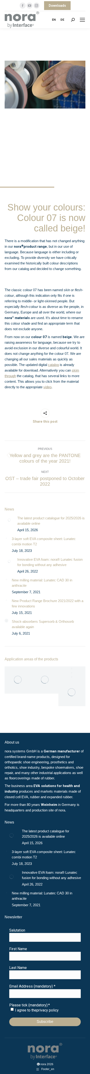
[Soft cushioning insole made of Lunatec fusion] (18, 680)
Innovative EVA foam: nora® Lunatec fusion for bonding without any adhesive (50, 562)
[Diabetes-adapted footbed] (71, 673)
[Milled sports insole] (71, 692)
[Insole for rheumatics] (71, 668)
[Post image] (9, 520)
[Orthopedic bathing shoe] (71, 677)
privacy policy (47, 1010)
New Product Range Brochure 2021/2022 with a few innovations (47, 603)
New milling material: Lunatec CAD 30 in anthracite (42, 582)
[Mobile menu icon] (82, 20)
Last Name (18, 967)
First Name (18, 949)
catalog (53, 365)
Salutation (17, 930)
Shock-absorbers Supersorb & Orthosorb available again (43, 624)
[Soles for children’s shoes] (45, 680)
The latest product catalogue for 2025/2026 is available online (51, 520)
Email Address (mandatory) (32, 986)
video (47, 387)
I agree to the (37, 1010)
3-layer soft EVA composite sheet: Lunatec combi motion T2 (44, 541)
